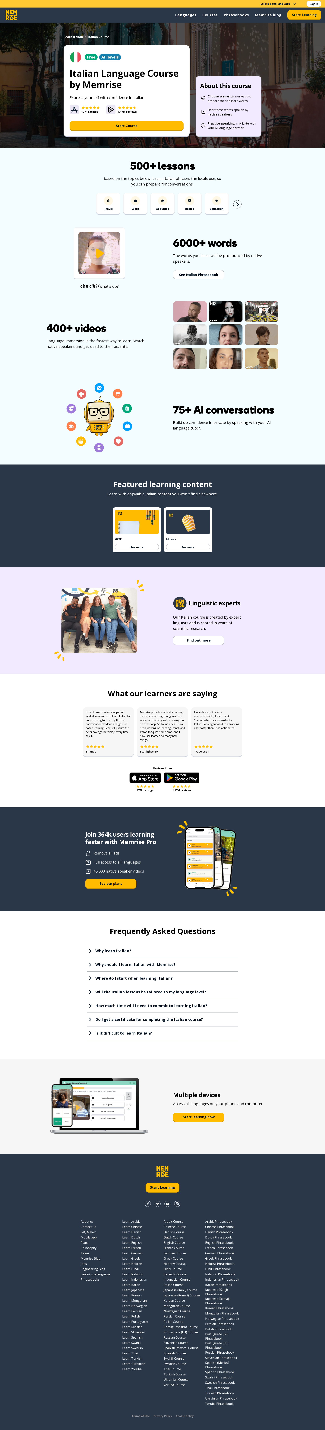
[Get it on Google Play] (181, 777)
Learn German (132, 1253)
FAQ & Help (88, 1232)
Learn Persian (132, 1311)
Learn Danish (131, 1232)
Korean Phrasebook (219, 1308)
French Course (174, 1248)
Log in (314, 4)
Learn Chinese (132, 1227)
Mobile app (89, 1237)
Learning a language (95, 1274)
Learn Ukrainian (133, 1364)
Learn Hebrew (132, 1264)
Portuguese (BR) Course (181, 1327)
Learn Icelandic (132, 1274)
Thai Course (172, 1369)
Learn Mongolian (134, 1300)
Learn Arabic (131, 1221)
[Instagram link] (177, 1204)
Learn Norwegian (134, 1306)
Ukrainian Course (176, 1380)
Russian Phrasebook (219, 1352)
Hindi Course (173, 1269)
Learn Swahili (131, 1343)
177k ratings (145, 790)
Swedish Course (175, 1364)
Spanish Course (175, 1353)
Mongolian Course (177, 1306)
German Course (175, 1253)
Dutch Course (173, 1237)
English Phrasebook (219, 1243)
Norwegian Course (177, 1311)
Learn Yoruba (132, 1369)
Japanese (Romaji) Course (182, 1295)
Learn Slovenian (133, 1332)
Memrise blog (268, 14)
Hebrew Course (175, 1264)
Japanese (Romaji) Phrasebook (217, 1301)
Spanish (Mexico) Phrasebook (217, 1365)
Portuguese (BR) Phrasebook (217, 1336)
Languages (185, 14)
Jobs (84, 1264)
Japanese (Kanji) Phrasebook (216, 1292)
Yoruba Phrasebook (219, 1404)
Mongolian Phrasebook (222, 1313)
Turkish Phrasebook (219, 1393)
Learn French (131, 1248)
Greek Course (173, 1258)
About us (87, 1221)
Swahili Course (174, 1358)
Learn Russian (132, 1327)
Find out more (199, 640)
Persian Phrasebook (219, 1324)
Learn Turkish (132, 1358)
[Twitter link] (158, 1204)
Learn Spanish (132, 1337)
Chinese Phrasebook (220, 1227)
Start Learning (304, 14)
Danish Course (174, 1232)
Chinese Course (175, 1227)
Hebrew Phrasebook (219, 1264)
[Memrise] (11, 15)
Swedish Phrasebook (220, 1383)
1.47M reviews (181, 790)
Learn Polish (131, 1316)
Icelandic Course (175, 1274)
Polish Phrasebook (218, 1329)
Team (85, 1253)
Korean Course (174, 1300)
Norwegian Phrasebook (222, 1319)
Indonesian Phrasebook (222, 1279)
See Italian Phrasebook (198, 274)
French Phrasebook (219, 1248)
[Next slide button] (237, 204)
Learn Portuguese (135, 1322)
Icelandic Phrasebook (220, 1274)
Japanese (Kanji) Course (180, 1290)
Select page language (275, 3)
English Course (174, 1243)
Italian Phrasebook (218, 1285)
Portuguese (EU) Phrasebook (217, 1345)
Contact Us (88, 1227)
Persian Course (174, 1316)
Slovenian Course (176, 1343)
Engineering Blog (93, 1269)
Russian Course (175, 1337)
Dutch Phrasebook (218, 1237)
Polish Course (173, 1322)
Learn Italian (73, 37)
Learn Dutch (131, 1237)
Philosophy (88, 1248)
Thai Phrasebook (217, 1388)
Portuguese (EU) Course (181, 1332)
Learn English (132, 1243)
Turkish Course (175, 1374)
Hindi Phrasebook (218, 1269)
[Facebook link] (148, 1204)
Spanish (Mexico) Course (181, 1348)
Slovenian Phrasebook (221, 1358)
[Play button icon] (99, 253)
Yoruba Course (174, 1385)
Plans (84, 1243)
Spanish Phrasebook (220, 1372)
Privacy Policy (163, 1416)
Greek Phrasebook (218, 1258)
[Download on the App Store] (145, 777)
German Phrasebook (220, 1253)
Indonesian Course (177, 1279)
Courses (210, 14)
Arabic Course (173, 1221)
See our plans (110, 883)
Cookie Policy (185, 1416)
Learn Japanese (133, 1290)
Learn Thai (130, 1353)
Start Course (126, 125)
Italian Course (173, 1285)
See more (137, 547)
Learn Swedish (132, 1348)
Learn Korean (132, 1295)
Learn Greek (131, 1258)
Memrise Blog (90, 1258)
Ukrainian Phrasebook (221, 1398)
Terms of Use (140, 1416)
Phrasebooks (236, 14)
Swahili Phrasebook (219, 1377)
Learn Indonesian (134, 1279)
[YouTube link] (167, 1204)
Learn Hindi (130, 1269)
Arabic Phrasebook (218, 1221)
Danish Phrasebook (219, 1232)
